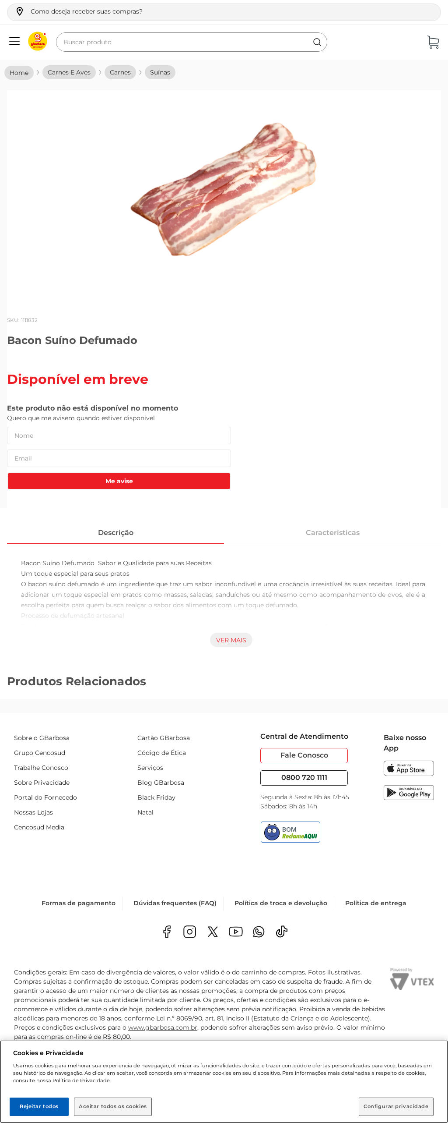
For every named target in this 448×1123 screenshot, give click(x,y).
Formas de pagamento (79, 903)
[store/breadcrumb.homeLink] (19, 73)
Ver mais (231, 640)
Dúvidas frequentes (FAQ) (175, 903)
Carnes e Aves (69, 72)
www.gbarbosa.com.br (162, 1027)
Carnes (120, 72)
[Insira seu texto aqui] (259, 933)
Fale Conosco (304, 755)
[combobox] (191, 42)
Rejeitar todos (39, 1106)
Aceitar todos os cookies (113, 1106)
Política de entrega (375, 903)
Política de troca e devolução (280, 903)
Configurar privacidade (396, 1106)
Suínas (160, 72)
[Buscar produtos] (317, 42)
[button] (78, 11)
